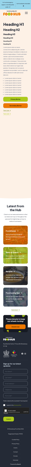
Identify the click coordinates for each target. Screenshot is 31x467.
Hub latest (14, 310)
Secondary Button (16, 105)
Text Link (6, 110)
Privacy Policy (15, 443)
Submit (8, 419)
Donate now (15, 327)
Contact (15, 452)
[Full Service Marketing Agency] (14, 353)
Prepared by (15, 464)
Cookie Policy (15, 439)
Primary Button (15, 99)
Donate (15, 456)
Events (15, 447)
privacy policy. (17, 405)
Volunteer (15, 460)
